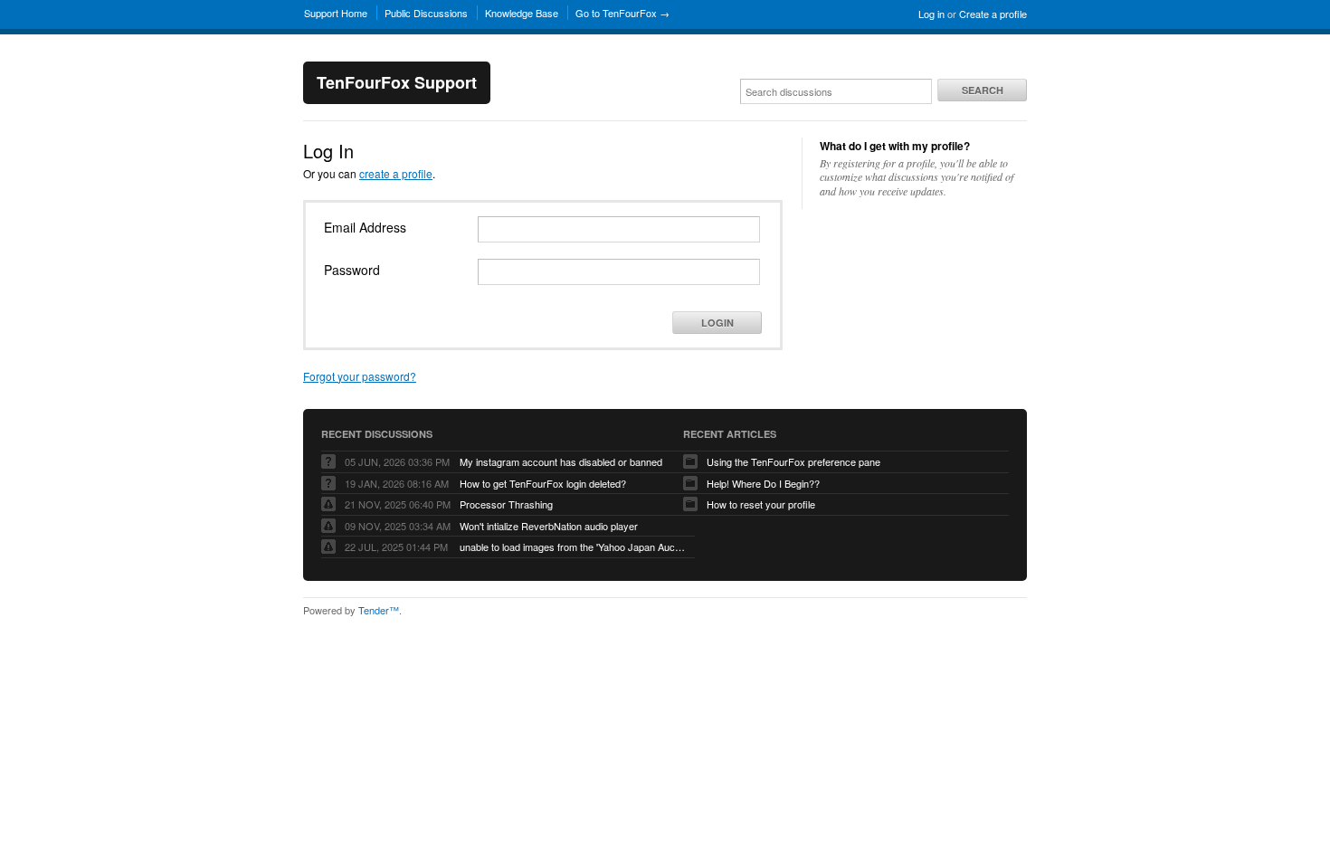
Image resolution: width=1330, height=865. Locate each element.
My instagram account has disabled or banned (561, 461)
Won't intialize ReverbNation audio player (549, 525)
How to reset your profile (761, 504)
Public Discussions (426, 12)
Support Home (335, 12)
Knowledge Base (521, 12)
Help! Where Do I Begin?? (763, 483)
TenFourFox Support (397, 82)
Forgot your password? (359, 376)
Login (717, 322)
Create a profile (993, 13)
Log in (931, 13)
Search (982, 90)
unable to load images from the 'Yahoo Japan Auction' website (573, 546)
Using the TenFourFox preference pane (793, 461)
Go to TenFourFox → (622, 12)
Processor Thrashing (506, 504)
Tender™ (378, 610)
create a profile (395, 173)
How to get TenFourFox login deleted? (543, 483)
